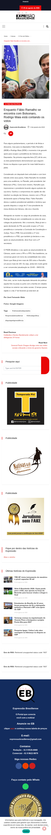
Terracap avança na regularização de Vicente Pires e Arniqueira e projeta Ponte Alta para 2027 (29, 620)
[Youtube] (32, 766)
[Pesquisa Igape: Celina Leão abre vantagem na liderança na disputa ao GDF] (8, 632)
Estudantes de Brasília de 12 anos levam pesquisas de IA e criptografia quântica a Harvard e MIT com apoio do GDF (29, 606)
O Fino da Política (23, 36)
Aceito (26, 831)
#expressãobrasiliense (14, 316)
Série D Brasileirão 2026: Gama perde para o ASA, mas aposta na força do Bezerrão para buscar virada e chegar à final (30, 592)
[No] (48, 826)
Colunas (13, 36)
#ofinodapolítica (33, 316)
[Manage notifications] (44, 829)
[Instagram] (25, 766)
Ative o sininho (9, 557)
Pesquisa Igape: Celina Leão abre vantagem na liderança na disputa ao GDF (30, 632)
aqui (12, 728)
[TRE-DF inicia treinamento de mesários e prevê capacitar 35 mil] (8, 579)
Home (6, 36)
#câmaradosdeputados (21, 311)
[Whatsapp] (25, 786)
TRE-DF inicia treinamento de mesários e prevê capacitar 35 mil (30, 578)
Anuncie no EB (25, 723)
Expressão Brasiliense (17, 127)
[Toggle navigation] (4, 26)
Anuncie (25, 1)
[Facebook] (19, 766)
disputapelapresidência (14, 320)
